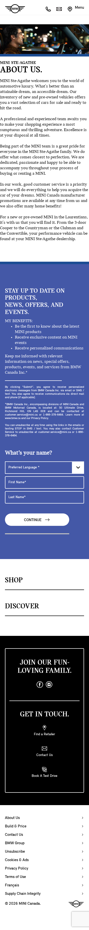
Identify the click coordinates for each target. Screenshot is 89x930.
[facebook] (39, 684)
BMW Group (14, 843)
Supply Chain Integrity (23, 894)
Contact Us (14, 835)
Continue (33, 520)
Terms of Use (15, 877)
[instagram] (49, 684)
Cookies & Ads (17, 860)
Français (12, 885)
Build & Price (15, 826)
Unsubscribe (15, 852)
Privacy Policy (16, 869)
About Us (12, 818)
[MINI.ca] (12, 8)
